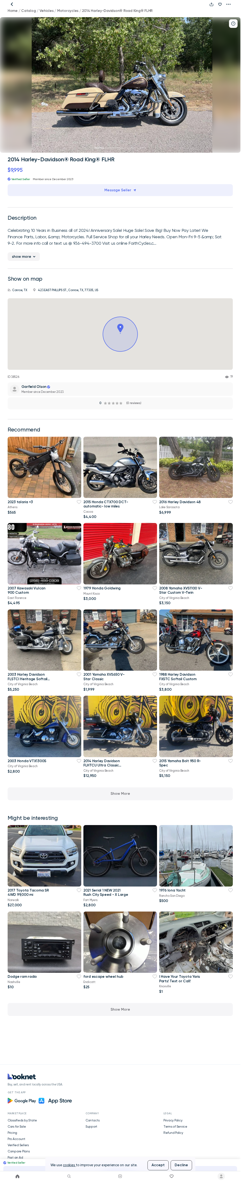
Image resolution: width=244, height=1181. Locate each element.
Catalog (28, 11)
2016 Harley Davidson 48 (180, 502)
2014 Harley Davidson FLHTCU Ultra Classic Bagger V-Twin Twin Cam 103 (104, 767)
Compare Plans (19, 1151)
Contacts (93, 1120)
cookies (69, 1165)
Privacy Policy (172, 1120)
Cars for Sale (17, 1126)
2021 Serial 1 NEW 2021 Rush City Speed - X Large (105, 892)
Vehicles (47, 11)
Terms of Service (175, 1126)
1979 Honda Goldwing (102, 588)
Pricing (12, 1133)
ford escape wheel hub (103, 976)
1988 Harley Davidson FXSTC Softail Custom (178, 676)
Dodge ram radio (22, 976)
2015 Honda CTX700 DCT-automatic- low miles (105, 504)
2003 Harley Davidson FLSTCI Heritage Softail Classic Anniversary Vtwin (29, 678)
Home (13, 11)
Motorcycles (67, 11)
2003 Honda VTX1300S (27, 761)
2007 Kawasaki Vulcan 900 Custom (27, 590)
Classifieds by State (22, 1120)
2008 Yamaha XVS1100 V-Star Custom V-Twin (180, 590)
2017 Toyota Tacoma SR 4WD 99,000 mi (28, 892)
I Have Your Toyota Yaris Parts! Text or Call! (179, 978)
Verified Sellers (18, 1145)
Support (91, 1126)
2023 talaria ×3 (20, 502)
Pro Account (16, 1139)
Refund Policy (173, 1133)
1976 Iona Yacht (172, 890)
